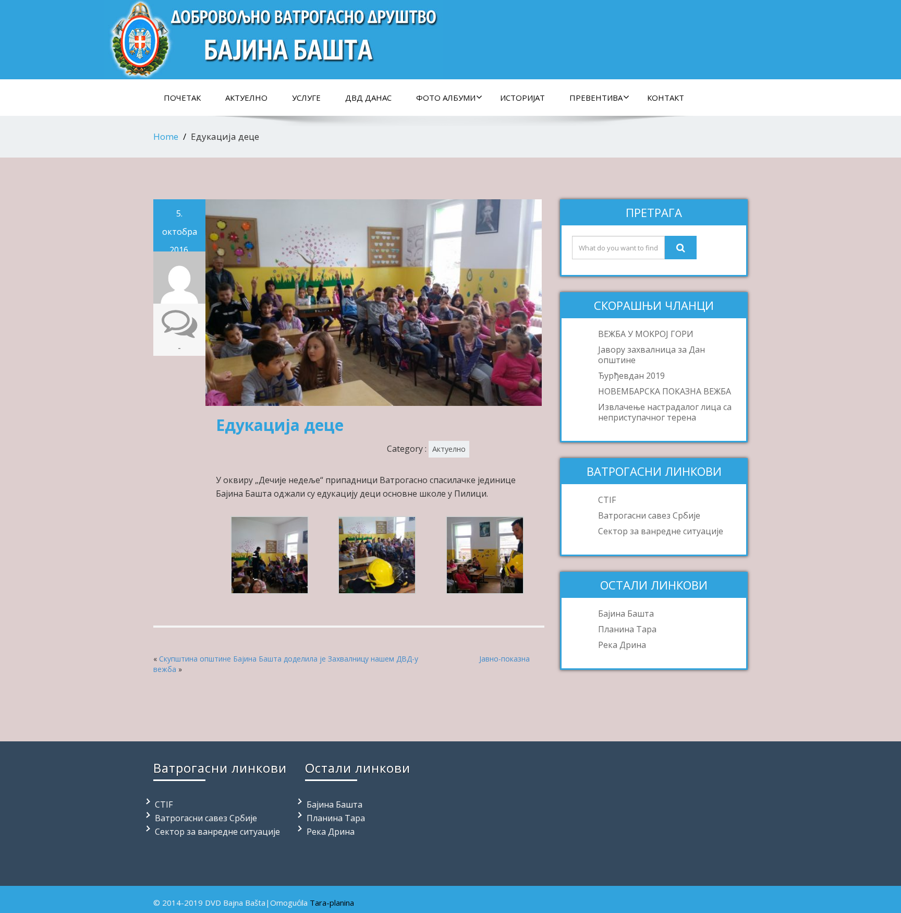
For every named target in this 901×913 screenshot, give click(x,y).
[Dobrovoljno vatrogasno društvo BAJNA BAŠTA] (273, 36)
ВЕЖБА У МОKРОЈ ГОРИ (645, 334)
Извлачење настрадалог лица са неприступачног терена (665, 412)
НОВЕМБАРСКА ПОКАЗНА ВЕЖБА (664, 391)
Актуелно (246, 97)
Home (165, 136)
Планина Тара (627, 629)
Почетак (182, 97)
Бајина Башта (626, 613)
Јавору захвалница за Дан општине (651, 354)
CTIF (607, 500)
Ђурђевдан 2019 (631, 375)
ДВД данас (368, 97)
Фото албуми (446, 97)
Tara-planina (332, 902)
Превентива (596, 97)
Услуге (306, 97)
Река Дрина (622, 645)
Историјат (522, 97)
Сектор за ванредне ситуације (660, 531)
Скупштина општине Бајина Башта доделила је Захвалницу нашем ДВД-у (288, 659)
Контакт (665, 97)
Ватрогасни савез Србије (649, 515)
